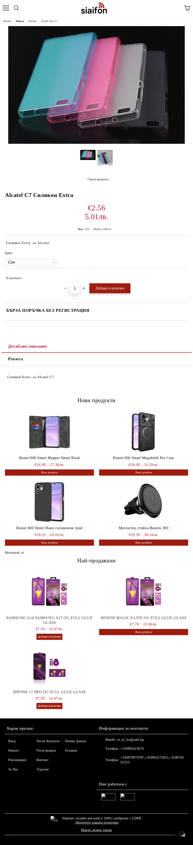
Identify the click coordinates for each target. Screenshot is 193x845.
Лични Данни (75, 741)
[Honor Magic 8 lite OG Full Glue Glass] (143, 592)
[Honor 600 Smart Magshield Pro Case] (143, 432)
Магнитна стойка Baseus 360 (144, 528)
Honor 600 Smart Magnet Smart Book (49, 458)
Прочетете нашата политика (97, 822)
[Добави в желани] (181, 276)
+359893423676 (132, 748)
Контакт (42, 760)
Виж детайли (49, 472)
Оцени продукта (98, 179)
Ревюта (15, 358)
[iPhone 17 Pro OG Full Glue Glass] (49, 666)
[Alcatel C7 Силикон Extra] (96, 142)
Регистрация (46, 750)
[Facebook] (105, 772)
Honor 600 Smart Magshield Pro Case (143, 458)
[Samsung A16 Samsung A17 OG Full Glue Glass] (49, 592)
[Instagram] (115, 772)
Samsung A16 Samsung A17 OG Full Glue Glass (49, 620)
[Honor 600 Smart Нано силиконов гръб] (49, 502)
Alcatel (32, 21)
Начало (7, 21)
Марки (20, 21)
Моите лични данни (96, 830)
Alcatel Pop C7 (49, 21)
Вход (12, 741)
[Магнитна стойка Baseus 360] (143, 502)
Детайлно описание (27, 346)
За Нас (13, 769)
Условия (71, 750)
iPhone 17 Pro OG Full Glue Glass (49, 692)
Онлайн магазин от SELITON (96, 840)
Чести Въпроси (48, 741)
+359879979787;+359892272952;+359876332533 (152, 760)
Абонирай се (14, 552)
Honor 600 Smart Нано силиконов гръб (49, 528)
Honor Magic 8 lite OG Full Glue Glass (144, 618)
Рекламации (17, 760)
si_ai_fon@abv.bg (130, 739)
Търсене (42, 769)
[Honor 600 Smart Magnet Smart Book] (49, 432)
